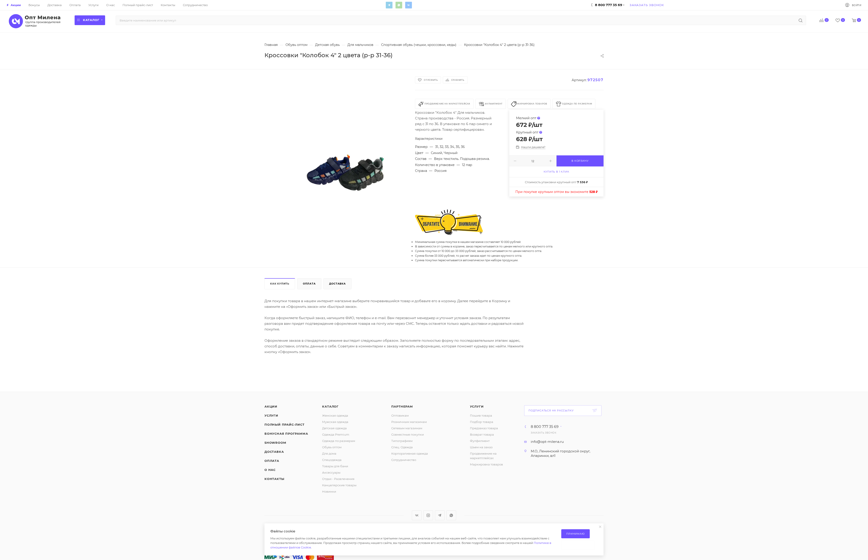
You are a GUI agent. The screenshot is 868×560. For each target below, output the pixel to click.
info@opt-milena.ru (547, 441)
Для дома (329, 453)
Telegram (389, 5)
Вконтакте (408, 5)
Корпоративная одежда (409, 453)
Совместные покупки (407, 434)
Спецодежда (332, 460)
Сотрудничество (403, 460)
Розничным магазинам (409, 422)
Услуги (271, 415)
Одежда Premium (335, 434)
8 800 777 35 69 (545, 427)
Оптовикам (400, 415)
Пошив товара (481, 415)
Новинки (329, 491)
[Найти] (800, 20)
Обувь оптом (332, 447)
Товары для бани (335, 466)
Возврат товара (482, 434)
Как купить (279, 283)
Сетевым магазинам (406, 428)
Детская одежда (334, 428)
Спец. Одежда (402, 447)
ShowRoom (275, 442)
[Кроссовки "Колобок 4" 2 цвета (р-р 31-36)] (345, 164)
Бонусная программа (286, 433)
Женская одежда (335, 415)
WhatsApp (398, 5)
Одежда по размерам (338, 441)
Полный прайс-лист (284, 424)
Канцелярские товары (339, 485)
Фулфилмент (480, 441)
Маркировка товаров (486, 464)
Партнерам (402, 406)
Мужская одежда (335, 422)
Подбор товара (481, 422)
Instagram (428, 515)
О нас (270, 470)
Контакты (274, 479)
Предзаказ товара (484, 428)
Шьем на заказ (481, 447)
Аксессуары (331, 472)
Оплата (309, 283)
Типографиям (402, 441)
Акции (270, 406)
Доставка (337, 283)
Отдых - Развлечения (338, 479)
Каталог (330, 406)
